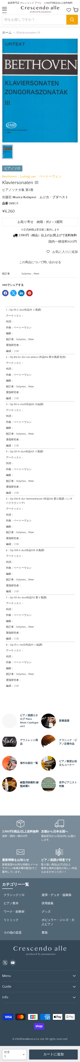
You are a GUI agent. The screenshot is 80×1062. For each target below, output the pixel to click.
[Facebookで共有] (5, 293)
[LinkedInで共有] (21, 293)
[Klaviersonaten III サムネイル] (7, 152)
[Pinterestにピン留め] (29, 293)
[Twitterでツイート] (13, 293)
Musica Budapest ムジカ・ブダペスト (40, 197)
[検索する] (72, 20)
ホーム (7, 32)
